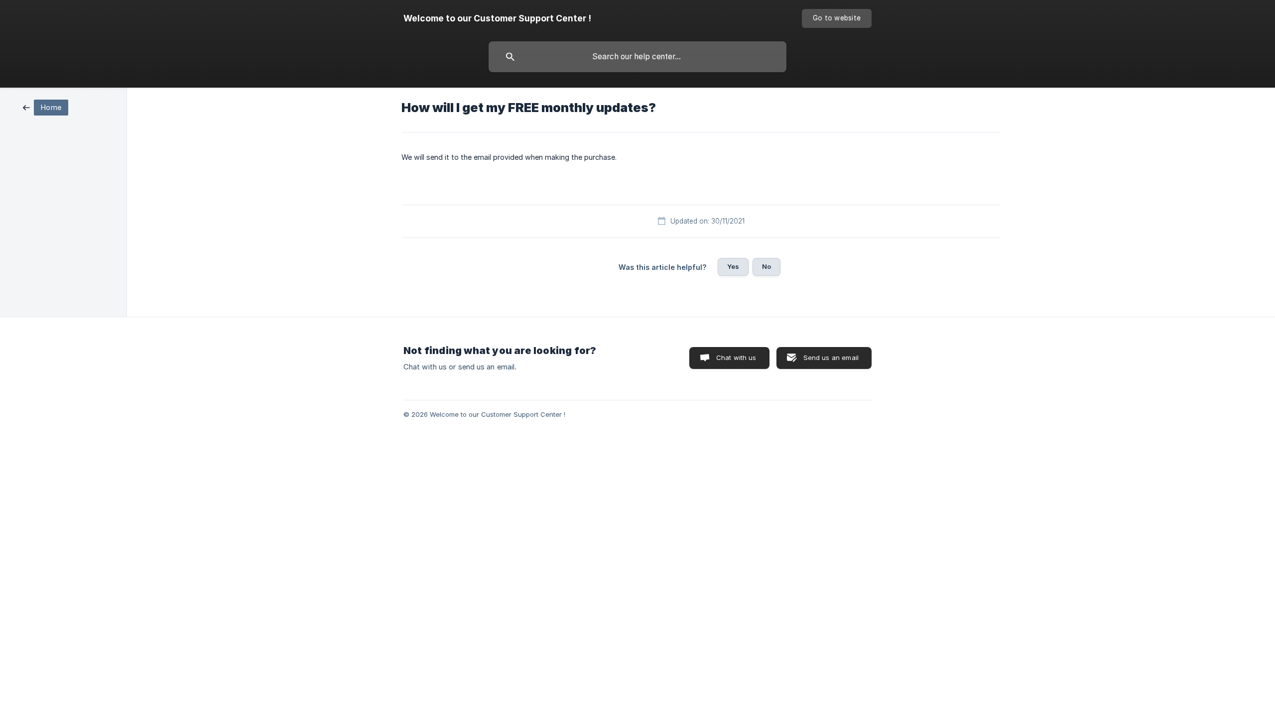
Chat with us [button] (736, 357)
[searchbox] (637, 56)
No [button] (766, 266)
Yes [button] (733, 266)
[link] (45, 107)
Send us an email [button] (831, 357)
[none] (497, 18)
